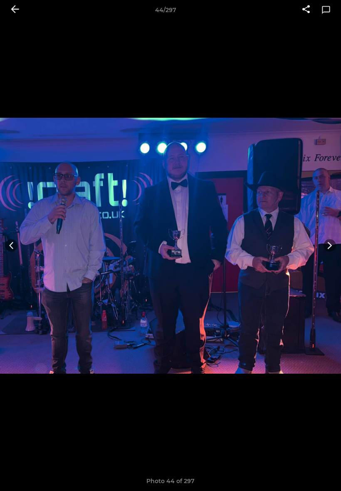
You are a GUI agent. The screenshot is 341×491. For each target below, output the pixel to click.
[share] (306, 10)
